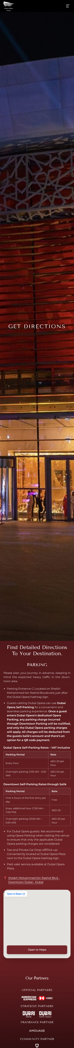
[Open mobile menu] (67, 6)
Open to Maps (37, 949)
